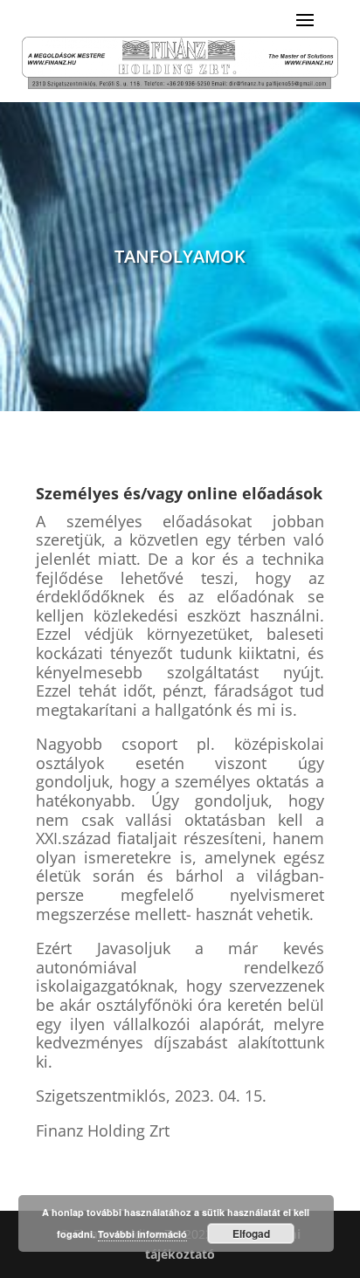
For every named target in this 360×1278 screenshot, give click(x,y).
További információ (142, 1233)
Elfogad (251, 1233)
